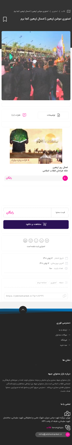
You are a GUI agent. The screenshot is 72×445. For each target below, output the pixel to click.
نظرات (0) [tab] (16, 115)
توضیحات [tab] (51, 115)
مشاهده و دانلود (33, 224)
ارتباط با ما (63, 330)
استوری (55, 11)
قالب (63, 11)
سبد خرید (63, 345)
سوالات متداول (61, 335)
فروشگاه (64, 340)
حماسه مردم (42, 282)
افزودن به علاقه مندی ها (4, 19)
